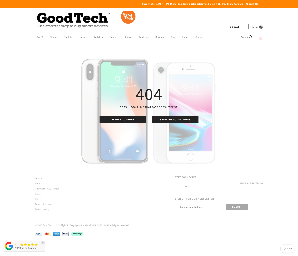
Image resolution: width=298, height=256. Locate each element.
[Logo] (86, 20)
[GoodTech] (9, 250)
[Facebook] (178, 186)
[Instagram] (186, 186)
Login (255, 27)
